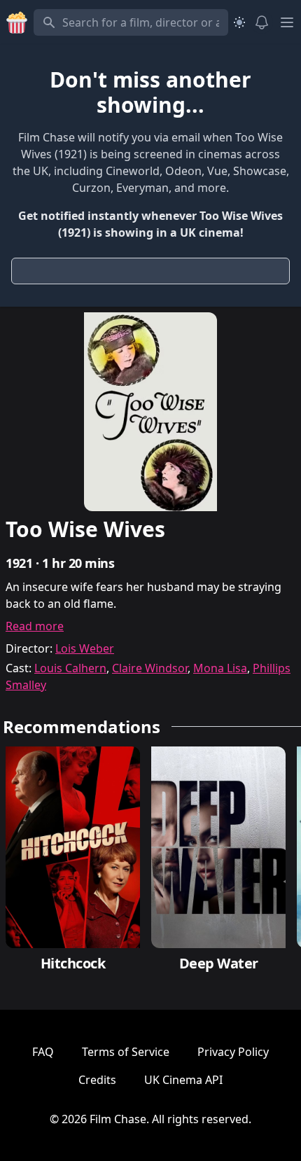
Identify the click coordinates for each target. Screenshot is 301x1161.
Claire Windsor (150, 668)
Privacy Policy (233, 1051)
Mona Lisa (220, 668)
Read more (35, 626)
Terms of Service (125, 1051)
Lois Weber (84, 648)
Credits (97, 1079)
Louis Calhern (70, 668)
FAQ (43, 1051)
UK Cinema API (183, 1079)
